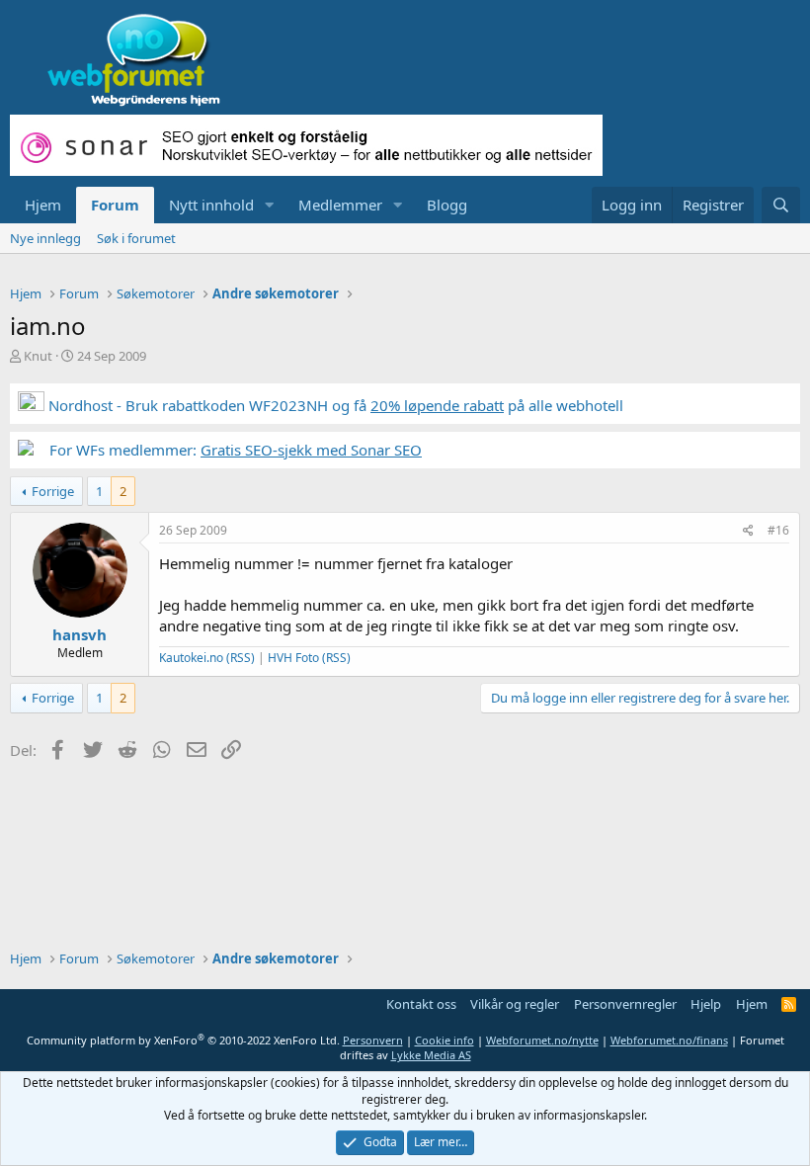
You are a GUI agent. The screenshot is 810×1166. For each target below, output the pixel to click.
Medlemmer (340, 204)
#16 (778, 530)
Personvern (373, 1040)
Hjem (43, 204)
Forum (115, 204)
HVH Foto (293, 657)
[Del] (748, 531)
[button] (270, 205)
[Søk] (781, 205)
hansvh (79, 634)
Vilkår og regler (514, 1004)
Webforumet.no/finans (669, 1040)
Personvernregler (625, 1004)
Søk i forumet (136, 238)
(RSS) (240, 657)
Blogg (447, 204)
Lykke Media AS (431, 1054)
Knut (38, 356)
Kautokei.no (191, 657)
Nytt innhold (211, 204)
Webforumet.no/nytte (542, 1040)
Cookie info (444, 1040)
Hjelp (705, 1004)
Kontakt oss (421, 1004)
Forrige (53, 491)
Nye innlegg (45, 238)
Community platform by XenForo (183, 1040)
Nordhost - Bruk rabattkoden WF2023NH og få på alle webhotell (333, 405)
